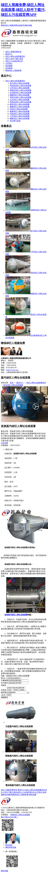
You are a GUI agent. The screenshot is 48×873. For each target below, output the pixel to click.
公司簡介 (9, 63)
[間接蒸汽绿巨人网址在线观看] (21, 752)
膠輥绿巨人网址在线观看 (19, 118)
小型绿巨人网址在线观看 (19, 116)
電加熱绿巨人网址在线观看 (20, 86)
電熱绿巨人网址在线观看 (19, 114)
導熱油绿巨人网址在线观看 (20, 102)
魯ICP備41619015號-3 (9, 817)
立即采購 (4, 443)
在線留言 (20, 25)
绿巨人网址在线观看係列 (15, 81)
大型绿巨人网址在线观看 (19, 88)
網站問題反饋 (10, 847)
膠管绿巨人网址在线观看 (19, 104)
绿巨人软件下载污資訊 (14, 59)
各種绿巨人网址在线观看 (20, 815)
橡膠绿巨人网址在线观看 (19, 95)
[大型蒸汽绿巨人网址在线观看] (21, 722)
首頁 (11, 383)
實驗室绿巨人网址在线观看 (20, 90)
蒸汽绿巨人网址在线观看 (19, 83)
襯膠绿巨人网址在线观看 (19, 107)
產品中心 (9, 54)
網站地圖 (28, 25)
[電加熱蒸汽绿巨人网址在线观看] (21, 781)
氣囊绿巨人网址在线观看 (19, 111)
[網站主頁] (19, 36)
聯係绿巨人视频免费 (9, 25)
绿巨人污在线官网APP (14, 61)
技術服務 (9, 66)
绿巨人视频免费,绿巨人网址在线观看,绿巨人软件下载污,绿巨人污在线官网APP (23, 10)
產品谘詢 (9, 845)
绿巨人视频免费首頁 (13, 52)
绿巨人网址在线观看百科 (15, 56)
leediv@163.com (12, 370)
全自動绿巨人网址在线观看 (20, 93)
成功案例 (9, 68)
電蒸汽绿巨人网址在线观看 (20, 97)
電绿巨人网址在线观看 (19, 109)
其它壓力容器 (15, 121)
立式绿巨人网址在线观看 (19, 100)
